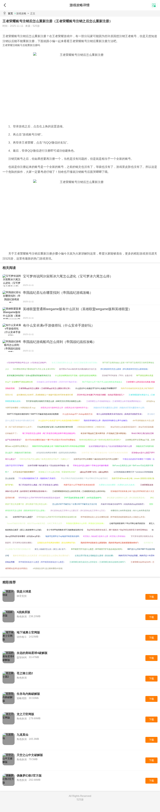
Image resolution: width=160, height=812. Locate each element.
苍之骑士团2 (25, 673)
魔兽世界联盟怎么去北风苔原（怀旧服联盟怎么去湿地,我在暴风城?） (42, 556)
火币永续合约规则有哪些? (24, 472)
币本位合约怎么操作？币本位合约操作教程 (91, 466)
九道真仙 (22, 734)
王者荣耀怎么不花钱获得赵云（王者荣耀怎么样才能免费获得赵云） (114, 401)
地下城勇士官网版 (28, 632)
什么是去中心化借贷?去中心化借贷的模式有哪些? (59, 420)
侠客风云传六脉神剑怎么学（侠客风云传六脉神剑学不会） (65, 408)
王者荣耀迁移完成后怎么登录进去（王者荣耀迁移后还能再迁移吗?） (98, 562)
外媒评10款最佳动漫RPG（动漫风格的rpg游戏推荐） (123, 504)
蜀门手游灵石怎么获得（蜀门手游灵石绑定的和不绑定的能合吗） (49, 433)
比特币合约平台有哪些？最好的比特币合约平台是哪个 (96, 459)
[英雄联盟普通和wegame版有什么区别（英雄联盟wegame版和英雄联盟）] (11, 313)
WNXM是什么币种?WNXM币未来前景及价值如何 (39, 498)
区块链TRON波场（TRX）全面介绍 (117, 375)
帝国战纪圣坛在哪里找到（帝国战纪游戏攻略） (58, 292)
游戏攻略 (21, 13)
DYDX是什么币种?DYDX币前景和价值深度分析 (57, 517)
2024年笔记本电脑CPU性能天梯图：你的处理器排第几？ (101, 395)
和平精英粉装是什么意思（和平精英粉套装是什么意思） (42, 562)
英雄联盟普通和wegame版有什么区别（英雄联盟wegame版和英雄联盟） (77, 309)
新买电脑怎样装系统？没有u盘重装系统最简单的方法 (29, 375)
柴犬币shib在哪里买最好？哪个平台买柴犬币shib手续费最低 (50, 440)
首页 (10, 13)
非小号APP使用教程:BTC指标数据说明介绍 (65, 530)
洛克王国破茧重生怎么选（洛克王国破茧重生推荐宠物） (75, 363)
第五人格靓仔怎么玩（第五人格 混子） (51, 549)
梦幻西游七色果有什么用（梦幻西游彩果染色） (126, 498)
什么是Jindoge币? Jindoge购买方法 (77, 414)
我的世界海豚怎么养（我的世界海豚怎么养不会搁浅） (106, 420)
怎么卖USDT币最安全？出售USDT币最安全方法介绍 (74, 504)
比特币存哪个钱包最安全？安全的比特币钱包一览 (48, 466)
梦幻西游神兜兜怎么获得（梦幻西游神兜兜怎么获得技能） (124, 369)
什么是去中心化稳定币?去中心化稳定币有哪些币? (96, 388)
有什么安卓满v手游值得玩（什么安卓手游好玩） (59, 325)
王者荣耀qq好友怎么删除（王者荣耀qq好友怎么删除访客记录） (45, 388)
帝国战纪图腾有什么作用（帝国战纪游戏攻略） (85, 523)
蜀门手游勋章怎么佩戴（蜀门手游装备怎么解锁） (39, 485)
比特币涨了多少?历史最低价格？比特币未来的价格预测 (105, 453)
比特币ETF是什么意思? (23, 517)
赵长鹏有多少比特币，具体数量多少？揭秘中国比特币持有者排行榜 (45, 395)
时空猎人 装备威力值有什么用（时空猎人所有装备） (105, 536)
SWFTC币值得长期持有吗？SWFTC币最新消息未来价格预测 (33, 414)
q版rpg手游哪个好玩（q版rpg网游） (95, 472)
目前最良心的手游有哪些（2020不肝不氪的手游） (57, 382)
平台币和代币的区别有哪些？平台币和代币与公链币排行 (84, 478)
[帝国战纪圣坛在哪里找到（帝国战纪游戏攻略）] (11, 297)
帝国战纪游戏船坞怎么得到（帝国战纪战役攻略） (59, 342)
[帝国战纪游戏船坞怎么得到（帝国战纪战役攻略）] (11, 346)
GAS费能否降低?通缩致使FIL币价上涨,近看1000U (34, 369)
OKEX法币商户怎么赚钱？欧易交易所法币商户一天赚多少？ (45, 459)
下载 (151, 596)
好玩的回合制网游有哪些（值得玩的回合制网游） (57, 453)
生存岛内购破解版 (28, 693)
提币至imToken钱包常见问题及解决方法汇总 (77, 369)
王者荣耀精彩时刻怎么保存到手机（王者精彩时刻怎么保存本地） (79, 491)
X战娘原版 (23, 612)
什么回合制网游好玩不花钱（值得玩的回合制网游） (76, 375)
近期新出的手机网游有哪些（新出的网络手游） (57, 543)
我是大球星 (24, 591)
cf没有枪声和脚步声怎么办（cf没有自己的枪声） (27, 363)
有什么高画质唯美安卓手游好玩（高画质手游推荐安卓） (119, 414)
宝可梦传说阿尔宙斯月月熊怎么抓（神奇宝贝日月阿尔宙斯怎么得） (54, 401)
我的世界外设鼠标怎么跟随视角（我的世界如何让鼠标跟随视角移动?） (110, 543)
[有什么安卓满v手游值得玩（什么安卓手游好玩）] (11, 329)
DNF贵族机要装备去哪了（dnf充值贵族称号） (83, 498)
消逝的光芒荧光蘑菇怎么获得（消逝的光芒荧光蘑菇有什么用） (119, 408)
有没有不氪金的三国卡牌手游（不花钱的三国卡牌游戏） (104, 433)
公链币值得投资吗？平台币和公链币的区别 (127, 523)
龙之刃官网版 (25, 714)
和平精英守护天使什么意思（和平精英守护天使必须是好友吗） (97, 549)
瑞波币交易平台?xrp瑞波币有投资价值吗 (62, 536)
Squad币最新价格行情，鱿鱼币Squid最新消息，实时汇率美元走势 (34, 523)
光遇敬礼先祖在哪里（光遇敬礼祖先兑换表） (117, 485)
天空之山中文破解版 (30, 755)
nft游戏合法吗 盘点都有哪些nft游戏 (47, 568)
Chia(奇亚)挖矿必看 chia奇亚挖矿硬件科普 (55, 427)
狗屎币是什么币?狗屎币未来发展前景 (79, 485)
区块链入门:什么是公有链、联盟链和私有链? (57, 472)
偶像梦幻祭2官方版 (29, 775)
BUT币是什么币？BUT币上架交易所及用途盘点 (102, 382)
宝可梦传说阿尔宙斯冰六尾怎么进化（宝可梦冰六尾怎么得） (68, 276)
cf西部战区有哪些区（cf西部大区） (91, 427)
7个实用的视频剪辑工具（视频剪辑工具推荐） (38, 478)
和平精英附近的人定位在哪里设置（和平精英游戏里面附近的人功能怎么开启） (113, 517)
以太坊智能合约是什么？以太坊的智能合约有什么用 (110, 446)
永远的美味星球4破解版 (32, 653)
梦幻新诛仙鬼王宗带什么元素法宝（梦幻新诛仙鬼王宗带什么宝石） (78, 511)
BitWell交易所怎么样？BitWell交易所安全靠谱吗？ (100, 440)
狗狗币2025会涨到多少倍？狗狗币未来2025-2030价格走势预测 (58, 446)
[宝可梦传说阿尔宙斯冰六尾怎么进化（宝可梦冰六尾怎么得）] (11, 280)
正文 (31, 13)
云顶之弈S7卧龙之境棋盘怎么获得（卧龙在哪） (95, 556)
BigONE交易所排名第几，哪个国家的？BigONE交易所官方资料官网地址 (117, 530)
